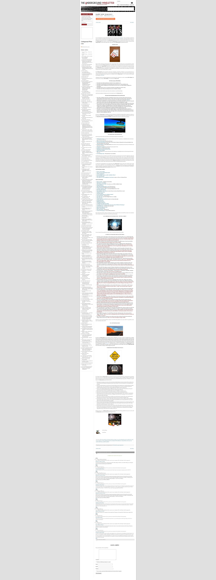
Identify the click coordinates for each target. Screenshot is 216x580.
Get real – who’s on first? (101, 171)
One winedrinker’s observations (102, 190)
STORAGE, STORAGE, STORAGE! (87, 347)
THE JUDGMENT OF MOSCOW (87, 134)
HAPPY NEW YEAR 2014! (86, 159)
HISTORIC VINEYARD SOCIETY (87, 204)
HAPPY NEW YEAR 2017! (86, 99)
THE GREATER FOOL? (85, 174)
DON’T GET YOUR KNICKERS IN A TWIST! (87, 206)
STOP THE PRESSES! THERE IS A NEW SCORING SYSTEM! (87, 155)
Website (97, 568)
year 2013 (107, 441)
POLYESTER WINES (85, 157)
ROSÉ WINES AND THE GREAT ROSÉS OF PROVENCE (87, 136)
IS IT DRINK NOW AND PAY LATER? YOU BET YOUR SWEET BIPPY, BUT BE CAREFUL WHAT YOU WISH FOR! (87, 288)
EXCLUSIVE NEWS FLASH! (86, 172)
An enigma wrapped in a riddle (102, 188)
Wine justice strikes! (100, 193)
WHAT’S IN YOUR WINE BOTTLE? (86, 279)
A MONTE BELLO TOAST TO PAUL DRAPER (86, 108)
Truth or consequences (100, 173)
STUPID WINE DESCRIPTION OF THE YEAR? (87, 118)
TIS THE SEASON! (85, 277)
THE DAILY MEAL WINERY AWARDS (86, 116)
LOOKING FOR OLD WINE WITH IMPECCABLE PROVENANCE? (87, 200)
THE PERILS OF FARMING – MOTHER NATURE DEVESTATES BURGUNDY (86, 110)
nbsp (132, 439)
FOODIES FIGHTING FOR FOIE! (87, 242)
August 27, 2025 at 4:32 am (100, 511)
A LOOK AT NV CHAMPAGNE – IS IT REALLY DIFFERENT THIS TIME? (87, 192)
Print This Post (108, 15)
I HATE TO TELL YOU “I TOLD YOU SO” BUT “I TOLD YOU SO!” (87, 130)
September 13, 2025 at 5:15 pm (100, 484)
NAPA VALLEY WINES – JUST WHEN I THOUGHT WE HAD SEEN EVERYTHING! (87, 235)
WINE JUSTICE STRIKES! (86, 241)
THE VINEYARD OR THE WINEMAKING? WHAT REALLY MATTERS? (87, 223)
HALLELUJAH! (84, 311)
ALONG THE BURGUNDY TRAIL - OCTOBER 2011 (87, 296)
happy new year (116, 439)
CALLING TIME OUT (85, 161)
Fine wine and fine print (100, 176)
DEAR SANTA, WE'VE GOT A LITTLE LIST (86, 365)
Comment (112, 15)
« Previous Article (98, 22)
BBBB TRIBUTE (84, 323)
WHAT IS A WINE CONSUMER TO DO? (87, 285)
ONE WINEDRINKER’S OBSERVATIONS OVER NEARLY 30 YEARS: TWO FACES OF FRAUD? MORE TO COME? (87, 247)
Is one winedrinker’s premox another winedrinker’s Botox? (106, 174)
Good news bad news (100, 185)
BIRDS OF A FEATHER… (86, 333)
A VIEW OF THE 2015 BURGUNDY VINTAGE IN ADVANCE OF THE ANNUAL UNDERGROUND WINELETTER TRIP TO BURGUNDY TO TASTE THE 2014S (87, 126)
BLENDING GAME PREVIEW (86, 225)
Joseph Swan (99, 147)
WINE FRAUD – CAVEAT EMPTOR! (86, 273)
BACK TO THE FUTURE (86, 122)
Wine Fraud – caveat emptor (101, 182)
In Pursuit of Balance (100, 144)
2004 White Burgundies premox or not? (103, 186)
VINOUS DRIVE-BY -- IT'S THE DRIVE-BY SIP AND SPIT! (87, 357)
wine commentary (113, 440)
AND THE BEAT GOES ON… (86, 343)
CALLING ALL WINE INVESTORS (85, 244)
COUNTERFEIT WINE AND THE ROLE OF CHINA (87, 215)
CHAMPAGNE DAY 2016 (86, 104)
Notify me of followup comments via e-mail (103, 561)
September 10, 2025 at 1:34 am (100, 493)
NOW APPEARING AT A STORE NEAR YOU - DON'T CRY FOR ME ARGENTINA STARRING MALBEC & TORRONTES (87, 317)
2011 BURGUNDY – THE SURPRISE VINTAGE (86, 197)
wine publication (124, 440)
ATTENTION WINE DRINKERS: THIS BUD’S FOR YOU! (87, 74)
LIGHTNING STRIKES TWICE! (87, 269)
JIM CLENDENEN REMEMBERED (85, 58)
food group (109, 439)
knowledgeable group (122, 439)
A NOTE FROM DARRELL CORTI (87, 299)
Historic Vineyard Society (101, 208)
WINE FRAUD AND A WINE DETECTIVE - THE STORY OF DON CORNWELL (87, 202)
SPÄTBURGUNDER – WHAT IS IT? (87, 338)
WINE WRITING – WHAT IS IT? (87, 156)
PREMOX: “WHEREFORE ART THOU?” (87, 142)
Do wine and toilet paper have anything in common (105, 194)
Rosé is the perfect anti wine (101, 189)
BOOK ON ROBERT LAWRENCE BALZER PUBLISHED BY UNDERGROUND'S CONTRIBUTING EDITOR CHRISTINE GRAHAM (87, 83)
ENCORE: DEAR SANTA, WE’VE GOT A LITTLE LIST (87, 121)
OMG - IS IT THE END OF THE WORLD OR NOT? (87, 325)
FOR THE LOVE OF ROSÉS (86, 149)
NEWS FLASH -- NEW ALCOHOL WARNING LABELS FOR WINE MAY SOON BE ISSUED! (87, 251)
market (108, 172)
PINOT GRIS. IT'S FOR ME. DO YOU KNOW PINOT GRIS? (87, 340)
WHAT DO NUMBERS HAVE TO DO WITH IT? (87, 79)
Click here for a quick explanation (118, 445)
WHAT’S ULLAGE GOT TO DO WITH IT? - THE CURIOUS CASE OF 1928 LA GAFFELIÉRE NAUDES (87, 266)
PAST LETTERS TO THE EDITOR (87, 362)
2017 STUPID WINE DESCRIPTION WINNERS (86, 92)
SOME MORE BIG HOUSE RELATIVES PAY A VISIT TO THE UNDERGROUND (87, 304)
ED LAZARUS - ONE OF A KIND (87, 56)
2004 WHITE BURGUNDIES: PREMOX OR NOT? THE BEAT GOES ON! (87, 262)
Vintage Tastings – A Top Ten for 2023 (87, 54)
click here (102, 75)
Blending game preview (100, 201)
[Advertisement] (121, 9)
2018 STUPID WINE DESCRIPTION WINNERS (86, 72)
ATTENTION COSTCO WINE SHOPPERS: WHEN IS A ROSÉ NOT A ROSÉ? (87, 232)
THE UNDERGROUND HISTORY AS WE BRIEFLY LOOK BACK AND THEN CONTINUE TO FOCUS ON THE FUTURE (87, 187)
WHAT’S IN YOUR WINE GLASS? (87, 131)
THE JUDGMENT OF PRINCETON (85, 217)
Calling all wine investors (101, 192)
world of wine (100, 441)
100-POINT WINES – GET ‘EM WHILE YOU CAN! (87, 346)
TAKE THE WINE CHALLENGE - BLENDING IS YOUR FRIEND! (87, 327)
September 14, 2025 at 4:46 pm (100, 475)
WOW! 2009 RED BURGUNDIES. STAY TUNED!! (87, 352)
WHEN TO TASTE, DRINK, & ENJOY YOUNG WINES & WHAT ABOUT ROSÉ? (87, 220)
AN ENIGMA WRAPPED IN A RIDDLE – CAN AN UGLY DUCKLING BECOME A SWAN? (87, 256)
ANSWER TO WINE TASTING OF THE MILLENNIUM (87, 361)
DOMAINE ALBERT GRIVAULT (87, 175)
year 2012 (104, 441)
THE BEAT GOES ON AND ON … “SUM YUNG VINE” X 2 (87, 342)
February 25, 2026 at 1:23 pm (100, 461)
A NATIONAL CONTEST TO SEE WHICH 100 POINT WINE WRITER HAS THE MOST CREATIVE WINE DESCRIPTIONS (87, 88)
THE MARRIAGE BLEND (86, 198)
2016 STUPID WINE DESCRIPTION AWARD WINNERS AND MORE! (86, 97)
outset (103, 440)
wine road (128, 440)
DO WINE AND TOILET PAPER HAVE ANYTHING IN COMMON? (87, 240)
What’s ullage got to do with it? (102, 184)
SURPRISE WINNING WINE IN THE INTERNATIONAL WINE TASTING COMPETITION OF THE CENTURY (87, 68)
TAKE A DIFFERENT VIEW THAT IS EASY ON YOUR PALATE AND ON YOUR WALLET (87, 293)
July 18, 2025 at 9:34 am (99, 517)
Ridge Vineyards (99, 151)
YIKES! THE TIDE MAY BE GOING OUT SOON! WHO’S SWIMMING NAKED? (86, 308)
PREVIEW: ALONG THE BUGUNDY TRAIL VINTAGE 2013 (86, 145)
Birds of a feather (99, 181)
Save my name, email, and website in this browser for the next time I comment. (109, 571)
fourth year (112, 439)
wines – (102, 196)
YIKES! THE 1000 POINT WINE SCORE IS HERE (87, 102)
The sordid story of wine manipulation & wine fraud (105, 177)
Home (118, 4)
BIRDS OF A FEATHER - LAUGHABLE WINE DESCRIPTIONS (86, 275)
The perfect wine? (99, 197)
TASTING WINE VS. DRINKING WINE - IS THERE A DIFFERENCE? (87, 177)
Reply (97, 464)
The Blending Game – (100, 205)
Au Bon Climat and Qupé (101, 150)
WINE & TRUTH (84, 70)
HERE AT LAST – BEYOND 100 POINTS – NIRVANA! (87, 332)
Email (97, 566)
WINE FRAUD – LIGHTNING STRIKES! (86, 271)
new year (97, 440)
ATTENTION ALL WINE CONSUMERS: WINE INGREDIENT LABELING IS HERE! (86, 170)
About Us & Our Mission (124, 4)
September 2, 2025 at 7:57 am (100, 502)
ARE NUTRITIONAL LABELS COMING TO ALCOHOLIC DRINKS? (87, 164)
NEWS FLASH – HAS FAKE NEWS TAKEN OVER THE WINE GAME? (87, 95)
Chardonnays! (122, 204)
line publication (128, 439)
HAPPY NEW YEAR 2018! (86, 93)
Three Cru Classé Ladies (101, 141)
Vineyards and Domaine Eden (105, 149)
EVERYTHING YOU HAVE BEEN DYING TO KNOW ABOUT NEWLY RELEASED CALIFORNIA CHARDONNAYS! (87, 212)
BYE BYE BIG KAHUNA (86, 190)
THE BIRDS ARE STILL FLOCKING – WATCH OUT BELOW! (86, 301)
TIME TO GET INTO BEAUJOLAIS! (85, 354)
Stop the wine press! (100, 187)
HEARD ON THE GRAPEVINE (87, 315)
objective (100, 440)
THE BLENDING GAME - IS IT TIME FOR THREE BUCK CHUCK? (87, 209)
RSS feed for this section (85, 46)
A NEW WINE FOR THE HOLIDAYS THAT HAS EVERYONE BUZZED (86, 282)
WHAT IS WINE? (84, 310)
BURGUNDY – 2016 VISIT (86, 100)
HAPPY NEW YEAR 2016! (86, 119)
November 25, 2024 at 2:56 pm (100, 532)
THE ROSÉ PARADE (85, 80)
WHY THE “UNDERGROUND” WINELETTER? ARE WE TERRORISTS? (87, 368)
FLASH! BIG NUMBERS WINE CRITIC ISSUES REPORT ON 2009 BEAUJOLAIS (87, 335)
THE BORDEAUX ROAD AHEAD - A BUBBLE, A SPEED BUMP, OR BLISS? (87, 329)
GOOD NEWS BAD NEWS (86, 264)
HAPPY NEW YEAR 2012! (86, 280)
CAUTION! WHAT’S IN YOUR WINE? (86, 148)
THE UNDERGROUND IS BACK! (87, 160)
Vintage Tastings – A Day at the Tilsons (87, 52)
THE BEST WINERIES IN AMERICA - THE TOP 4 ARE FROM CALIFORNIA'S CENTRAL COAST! (87, 152)
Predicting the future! (100, 200)
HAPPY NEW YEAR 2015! (86, 143)
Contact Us (132, 4)
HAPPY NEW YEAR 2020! (86, 65)
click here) (121, 37)
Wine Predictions (118, 440)
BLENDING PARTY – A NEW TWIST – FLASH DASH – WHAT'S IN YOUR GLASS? (87, 321)
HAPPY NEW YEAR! (85, 76)
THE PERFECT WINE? (85, 230)
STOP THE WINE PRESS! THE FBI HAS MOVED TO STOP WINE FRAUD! (87, 259)
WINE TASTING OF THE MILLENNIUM (86, 359)
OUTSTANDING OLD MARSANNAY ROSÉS (85, 106)
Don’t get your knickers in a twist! (102, 207)
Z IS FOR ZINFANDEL (85, 298)
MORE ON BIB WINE (85, 132)
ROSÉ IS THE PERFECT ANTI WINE (86, 253)
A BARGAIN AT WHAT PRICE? (87, 355)
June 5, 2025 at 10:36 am (99, 524)
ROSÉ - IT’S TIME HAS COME (87, 162)
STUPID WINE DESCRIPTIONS (87, 59)
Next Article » (132, 22)
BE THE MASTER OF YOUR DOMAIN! (86, 291)
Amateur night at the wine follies (102, 199)
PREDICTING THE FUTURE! (86, 226)
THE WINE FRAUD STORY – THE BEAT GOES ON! (87, 238)
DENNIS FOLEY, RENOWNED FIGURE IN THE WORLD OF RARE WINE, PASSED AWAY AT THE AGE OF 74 (87, 62)
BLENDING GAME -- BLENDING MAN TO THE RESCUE (87, 313)
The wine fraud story (100, 195)
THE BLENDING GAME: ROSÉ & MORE (87, 167)
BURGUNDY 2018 (85, 77)
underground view (107, 440)
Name (97, 564)
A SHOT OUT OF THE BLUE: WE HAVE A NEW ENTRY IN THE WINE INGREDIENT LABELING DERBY (87, 139)
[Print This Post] (104, 15)
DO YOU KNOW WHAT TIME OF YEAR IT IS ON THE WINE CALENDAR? (87, 113)
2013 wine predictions (103, 439)
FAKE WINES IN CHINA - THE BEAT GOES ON (87, 195)
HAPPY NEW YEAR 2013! (86, 185)
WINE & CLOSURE (85, 306)
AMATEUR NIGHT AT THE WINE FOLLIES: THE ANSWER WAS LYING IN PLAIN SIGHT (87, 228)
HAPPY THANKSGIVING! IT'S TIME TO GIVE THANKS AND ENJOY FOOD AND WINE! (87, 349)
